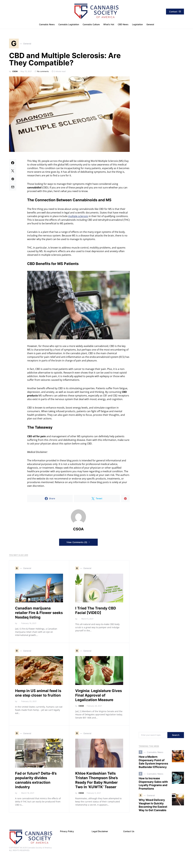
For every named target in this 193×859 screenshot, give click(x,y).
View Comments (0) (76, 542)
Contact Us (128, 831)
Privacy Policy (67, 831)
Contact (173, 11)
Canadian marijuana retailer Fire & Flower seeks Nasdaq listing (39, 612)
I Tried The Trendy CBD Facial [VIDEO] (95, 610)
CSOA (15, 71)
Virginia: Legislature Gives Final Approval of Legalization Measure (98, 695)
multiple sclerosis (78, 216)
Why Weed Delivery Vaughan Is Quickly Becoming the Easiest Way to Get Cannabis (153, 805)
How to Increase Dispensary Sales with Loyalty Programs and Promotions (153, 783)
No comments (43, 71)
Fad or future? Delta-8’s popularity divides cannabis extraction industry (36, 780)
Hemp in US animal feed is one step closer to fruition (38, 693)
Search (175, 735)
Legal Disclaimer (100, 831)
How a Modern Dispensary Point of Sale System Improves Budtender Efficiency (153, 762)
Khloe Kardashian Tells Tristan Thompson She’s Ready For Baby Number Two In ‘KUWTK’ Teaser (96, 780)
